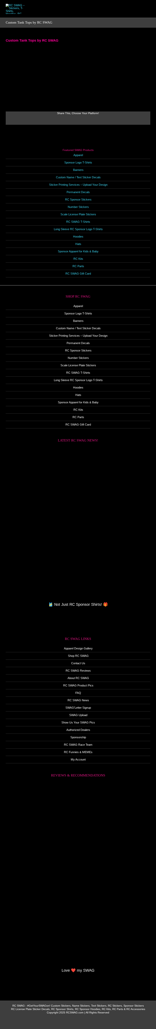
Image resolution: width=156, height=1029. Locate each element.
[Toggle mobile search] (141, 11)
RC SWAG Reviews (78, 670)
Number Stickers (78, 206)
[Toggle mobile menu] (148, 11)
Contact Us (78, 663)
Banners (78, 169)
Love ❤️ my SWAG (78, 970)
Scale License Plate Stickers (78, 214)
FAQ (78, 692)
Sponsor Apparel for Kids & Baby (78, 251)
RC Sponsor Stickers (78, 199)
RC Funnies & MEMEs (78, 752)
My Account (78, 759)
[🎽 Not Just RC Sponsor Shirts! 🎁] (78, 524)
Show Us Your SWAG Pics (78, 722)
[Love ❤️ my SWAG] (78, 874)
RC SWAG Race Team (78, 744)
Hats (78, 244)
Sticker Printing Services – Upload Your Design (78, 184)
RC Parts (78, 266)
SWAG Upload (78, 715)
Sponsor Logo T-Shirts (78, 162)
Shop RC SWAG (78, 655)
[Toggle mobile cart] (135, 11)
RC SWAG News (78, 700)
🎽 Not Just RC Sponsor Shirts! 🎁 (78, 604)
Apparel (78, 155)
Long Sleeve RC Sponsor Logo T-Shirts (78, 229)
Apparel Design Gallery (78, 648)
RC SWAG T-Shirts (78, 221)
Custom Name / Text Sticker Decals (78, 177)
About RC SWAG (78, 678)
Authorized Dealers (78, 729)
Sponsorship (78, 737)
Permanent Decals (78, 192)
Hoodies (78, 236)
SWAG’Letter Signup (78, 707)
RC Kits (78, 258)
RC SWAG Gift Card (78, 273)
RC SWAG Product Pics (78, 685)
